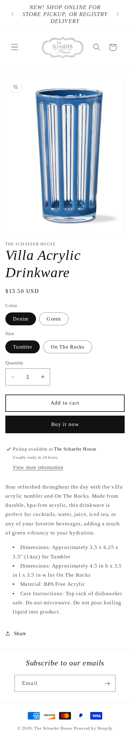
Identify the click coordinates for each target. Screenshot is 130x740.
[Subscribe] (107, 683)
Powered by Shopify (93, 728)
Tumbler (22, 347)
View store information (38, 467)
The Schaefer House (53, 728)
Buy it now (65, 424)
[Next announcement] (118, 14)
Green (54, 319)
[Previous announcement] (12, 14)
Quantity (14, 362)
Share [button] (20, 633)
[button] (15, 47)
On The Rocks (68, 347)
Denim (20, 319)
